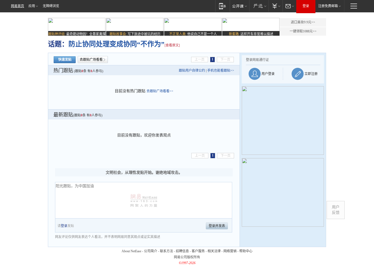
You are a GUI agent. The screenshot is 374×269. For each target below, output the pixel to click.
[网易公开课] (239, 6)
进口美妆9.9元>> (303, 22)
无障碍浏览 (51, 6)
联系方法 (166, 251)
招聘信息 (182, 251)
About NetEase (131, 251)
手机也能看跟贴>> (220, 70)
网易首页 (17, 6)
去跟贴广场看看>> (159, 91)
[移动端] (222, 6)
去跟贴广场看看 (91, 59)
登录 (306, 6)
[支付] (276, 6)
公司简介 (150, 251)
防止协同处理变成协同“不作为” (116, 44)
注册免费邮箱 (328, 6)
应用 (31, 6)
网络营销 (230, 251)
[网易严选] (259, 6)
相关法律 (214, 251)
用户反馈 (336, 210)
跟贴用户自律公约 (192, 70)
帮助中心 (245, 251)
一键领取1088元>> (303, 31)
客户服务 (198, 251)
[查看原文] (172, 45)
